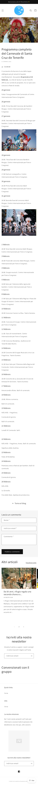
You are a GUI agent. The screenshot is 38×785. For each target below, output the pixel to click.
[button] (2, 10)
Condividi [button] (7, 67)
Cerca (6, 693)
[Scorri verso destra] (23, 626)
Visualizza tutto (31, 563)
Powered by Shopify (24, 781)
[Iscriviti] (31, 655)
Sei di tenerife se (16, 781)
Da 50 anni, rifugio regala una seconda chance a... (17, 593)
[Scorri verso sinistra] (14, 626)
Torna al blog (20, 503)
